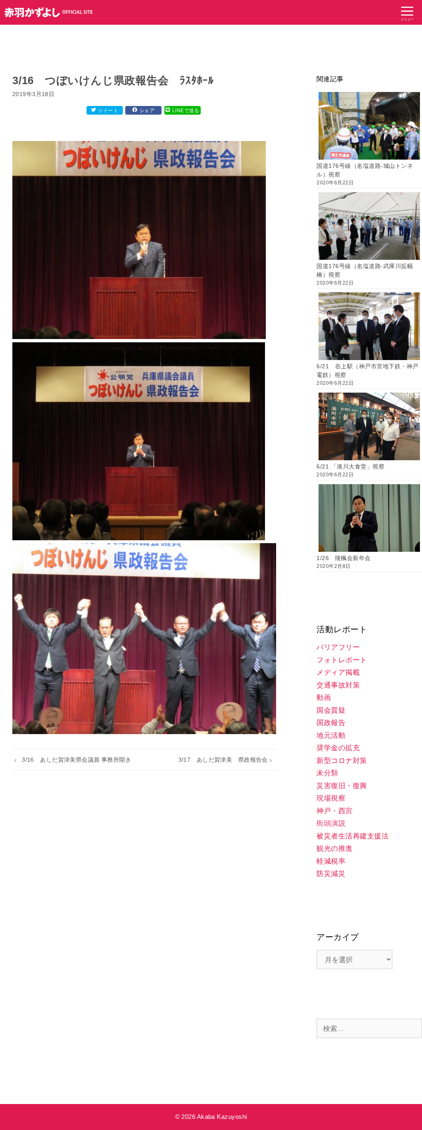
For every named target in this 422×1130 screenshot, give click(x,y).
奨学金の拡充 (338, 748)
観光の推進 (334, 848)
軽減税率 (330, 861)
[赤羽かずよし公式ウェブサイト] (49, 12)
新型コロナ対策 (341, 761)
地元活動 (330, 735)
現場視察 (330, 798)
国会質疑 (330, 710)
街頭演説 (330, 823)
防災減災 (330, 874)
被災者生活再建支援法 (352, 836)
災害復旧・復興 (341, 786)
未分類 (327, 773)
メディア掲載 (338, 672)
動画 (323, 698)
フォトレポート (341, 660)
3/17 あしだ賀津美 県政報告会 (223, 759)
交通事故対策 (338, 685)
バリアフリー (338, 647)
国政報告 (330, 723)
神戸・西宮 (334, 811)
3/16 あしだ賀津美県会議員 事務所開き (76, 759)
